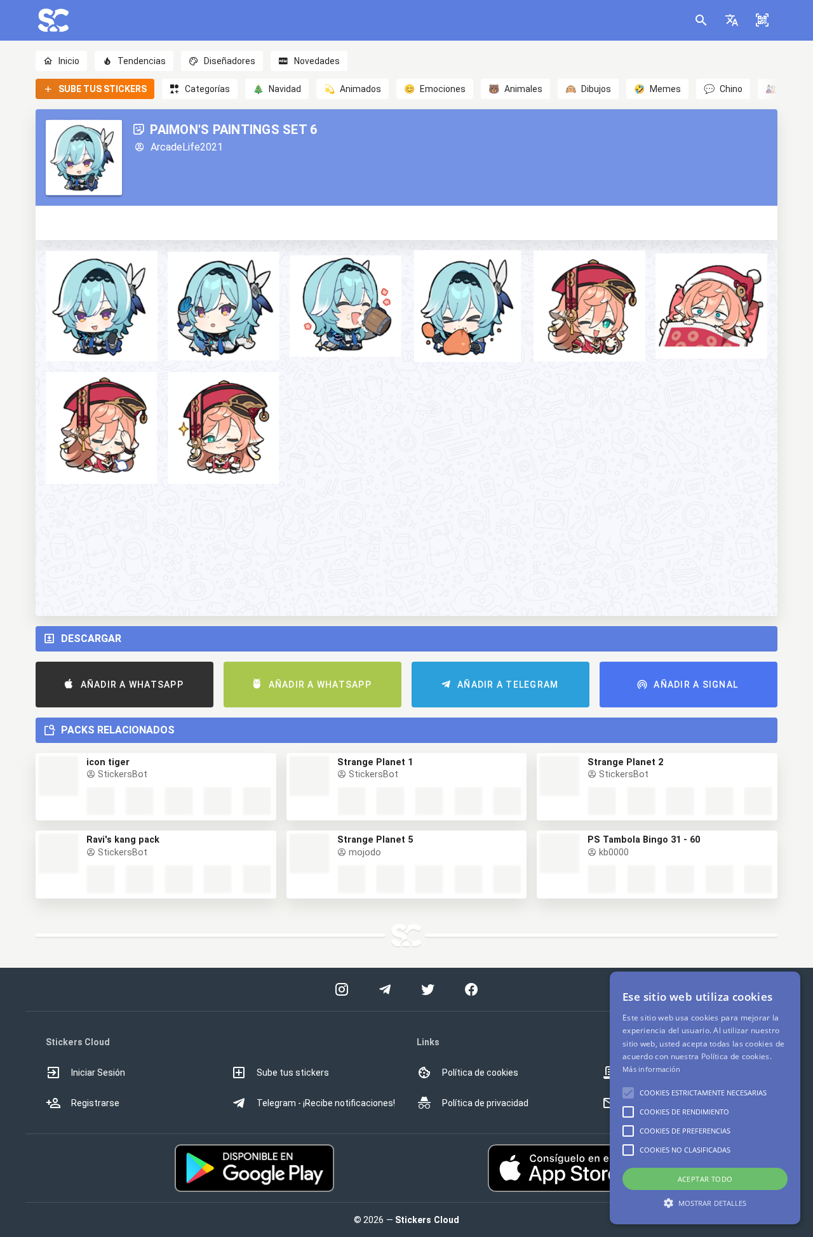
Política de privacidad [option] (485, 1103)
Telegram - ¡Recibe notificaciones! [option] (326, 1103)
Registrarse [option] (95, 1103)
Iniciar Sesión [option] (98, 1072)
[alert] (705, 1098)
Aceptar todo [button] (705, 1179)
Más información (651, 1069)
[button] (731, 20)
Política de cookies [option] (480, 1072)
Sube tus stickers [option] (293, 1072)
